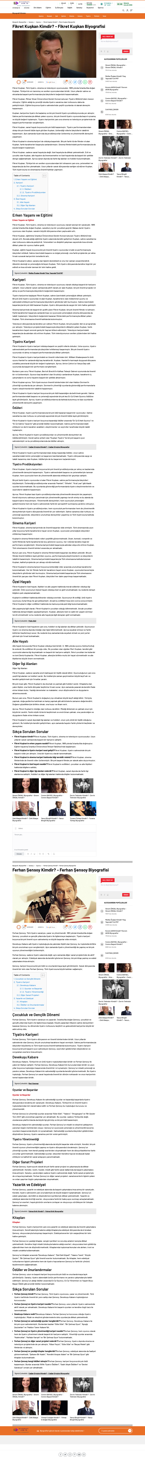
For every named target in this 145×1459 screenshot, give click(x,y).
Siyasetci (90, 7)
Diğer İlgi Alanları (28, 205)
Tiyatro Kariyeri (27, 186)
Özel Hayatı (21, 199)
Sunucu (80, 16)
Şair (56, 16)
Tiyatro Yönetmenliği (34, 992)
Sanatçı (79, 7)
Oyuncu (41, 16)
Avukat (26, 7)
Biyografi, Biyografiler (19, 22)
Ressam (49, 16)
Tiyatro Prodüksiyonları (35, 192)
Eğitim (48, 7)
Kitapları (23, 1001)
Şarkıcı (63, 16)
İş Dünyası (59, 7)
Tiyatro (88, 16)
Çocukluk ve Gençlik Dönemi (27, 979)
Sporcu (101, 7)
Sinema (71, 16)
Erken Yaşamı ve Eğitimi (26, 179)
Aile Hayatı (24, 202)
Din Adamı (38, 7)
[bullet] (43, 853)
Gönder (19, 854)
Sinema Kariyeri (28, 195)
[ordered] (39, 853)
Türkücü (96, 16)
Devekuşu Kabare (28, 985)
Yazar (104, 16)
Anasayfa (16, 7)
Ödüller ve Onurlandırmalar (32, 1005)
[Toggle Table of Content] (43, 176)
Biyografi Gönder (19, 13)
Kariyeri (19, 182)
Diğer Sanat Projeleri (30, 995)
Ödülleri (27, 189)
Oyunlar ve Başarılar (33, 988)
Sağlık (69, 7)
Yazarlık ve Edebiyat (25, 998)
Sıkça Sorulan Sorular (25, 208)
